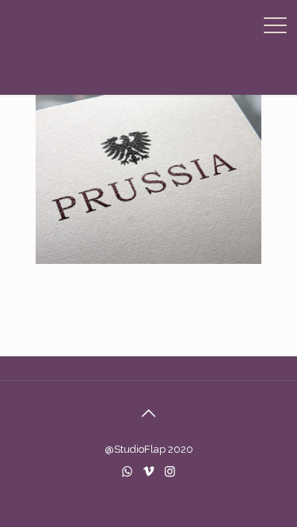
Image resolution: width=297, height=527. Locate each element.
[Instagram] (170, 472)
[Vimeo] (148, 472)
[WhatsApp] (127, 472)
